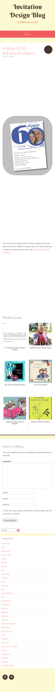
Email (5, 498)
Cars (3, 570)
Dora (3, 589)
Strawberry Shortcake (9, 647)
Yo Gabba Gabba (7, 666)
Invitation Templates (8, 624)
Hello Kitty (4, 616)
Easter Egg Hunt (7, 593)
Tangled (4, 650)
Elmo (3, 597)
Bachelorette (6, 555)
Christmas (5, 578)
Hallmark (4, 608)
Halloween (5, 612)
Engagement (5, 601)
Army (3, 547)
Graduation (5, 605)
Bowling (4, 566)
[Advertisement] (27, 85)
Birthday (4, 563)
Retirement (5, 643)
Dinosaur (4, 585)
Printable (4, 639)
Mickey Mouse (6, 627)
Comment (7, 461)
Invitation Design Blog (27, 11)
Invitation (4, 620)
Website (6, 504)
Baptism (4, 559)
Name (5, 492)
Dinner (3, 582)
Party (3, 635)
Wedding (4, 662)
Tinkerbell (4, 658)
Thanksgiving (6, 654)
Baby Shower (6, 551)
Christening (5, 574)
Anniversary (5, 543)
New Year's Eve (6, 631)
